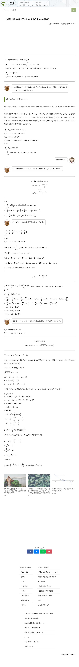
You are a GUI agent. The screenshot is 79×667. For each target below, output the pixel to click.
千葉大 (23, 591)
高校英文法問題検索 (31, 618)
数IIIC (22, 577)
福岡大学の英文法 (45, 586)
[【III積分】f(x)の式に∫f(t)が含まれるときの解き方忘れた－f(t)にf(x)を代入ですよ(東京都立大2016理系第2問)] (39, 480)
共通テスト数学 (43, 567)
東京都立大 (24, 595)
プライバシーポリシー (32, 642)
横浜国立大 (24, 600)
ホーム (26, 637)
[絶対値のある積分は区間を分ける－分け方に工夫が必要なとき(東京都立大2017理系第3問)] (15, 480)
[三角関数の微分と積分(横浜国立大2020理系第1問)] (63, 480)
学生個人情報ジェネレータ (33, 632)
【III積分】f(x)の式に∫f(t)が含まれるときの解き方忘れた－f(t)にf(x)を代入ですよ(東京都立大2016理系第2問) (39, 491)
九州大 (23, 581)
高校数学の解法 (24, 2)
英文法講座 (41, 581)
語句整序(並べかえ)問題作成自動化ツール (38, 613)
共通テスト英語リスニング (47, 577)
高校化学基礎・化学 (45, 595)
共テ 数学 (38, 2)
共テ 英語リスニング (42, 5)
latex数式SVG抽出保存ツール (34, 623)
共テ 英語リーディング (26, 5)
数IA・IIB (24, 572)
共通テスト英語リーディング (48, 572)
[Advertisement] (39, 39)
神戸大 (23, 605)
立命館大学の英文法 (45, 591)
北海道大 (24, 586)
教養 (39, 600)
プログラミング (43, 605)
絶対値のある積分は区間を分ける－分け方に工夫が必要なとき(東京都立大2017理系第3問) (15, 491)
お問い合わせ (29, 646)
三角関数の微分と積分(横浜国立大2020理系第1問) (63, 490)
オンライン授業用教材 (32, 627)
